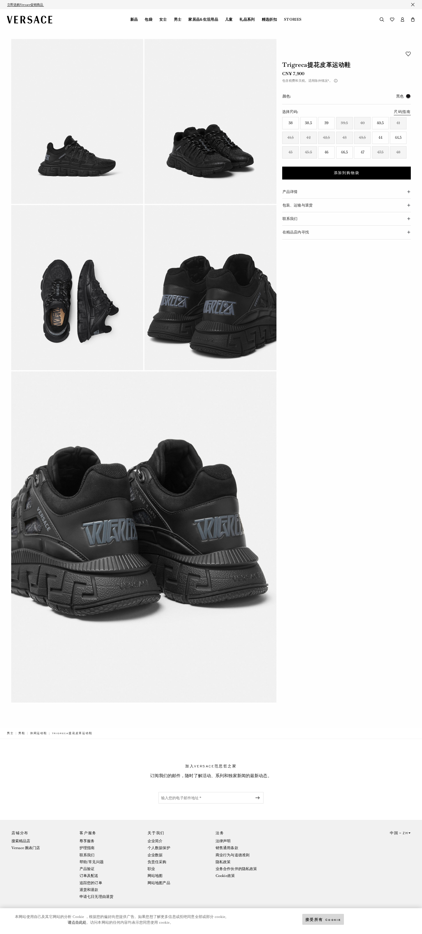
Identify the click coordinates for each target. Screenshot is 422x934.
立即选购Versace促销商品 (25, 5)
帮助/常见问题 (92, 861)
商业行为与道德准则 (232, 855)
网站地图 (155, 875)
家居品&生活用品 (203, 19)
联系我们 (87, 855)
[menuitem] (134, 19)
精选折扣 (269, 19)
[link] (10, 733)
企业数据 (155, 855)
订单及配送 (89, 875)
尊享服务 (87, 841)
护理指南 (87, 847)
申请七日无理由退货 (96, 896)
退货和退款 (89, 889)
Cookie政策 (225, 875)
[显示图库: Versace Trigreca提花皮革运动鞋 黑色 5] (143, 537)
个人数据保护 (159, 847)
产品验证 (87, 868)
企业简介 (155, 841)
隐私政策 (223, 861)
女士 (163, 19)
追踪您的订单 (91, 882)
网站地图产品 (159, 882)
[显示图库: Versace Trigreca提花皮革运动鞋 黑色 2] (210, 121)
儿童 (229, 19)
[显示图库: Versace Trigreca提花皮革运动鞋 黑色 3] (77, 287)
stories (292, 19)
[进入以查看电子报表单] (259, 798)
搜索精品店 (20, 841)
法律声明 (223, 841)
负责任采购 (157, 861)
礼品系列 (247, 19)
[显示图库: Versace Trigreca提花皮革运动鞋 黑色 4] (210, 287)
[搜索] (382, 19)
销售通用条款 (227, 847)
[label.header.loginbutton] (402, 19)
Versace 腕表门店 (25, 847)
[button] (413, 19)
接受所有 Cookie (323, 919)
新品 (134, 19)
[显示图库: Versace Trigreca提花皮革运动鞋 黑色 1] (77, 121)
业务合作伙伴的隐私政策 (236, 868)
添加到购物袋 (346, 173)
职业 (151, 868)
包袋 (148, 19)
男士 (178, 19)
